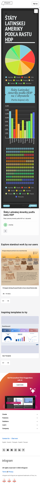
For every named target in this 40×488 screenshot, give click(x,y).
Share (7, 206)
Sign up (35, 3)
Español (20, 442)
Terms (4, 472)
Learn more (20, 385)
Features (5, 418)
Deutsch (9, 442)
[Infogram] (6, 3)
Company (5, 428)
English (4, 442)
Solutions (5, 421)
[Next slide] (8, 301)
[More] (36, 11)
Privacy (10, 472)
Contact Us (6, 438)
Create (4, 414)
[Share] (5, 231)
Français (25, 442)
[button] (9, 77)
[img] (25, 52)
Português (14, 442)
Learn (4, 425)
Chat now (14, 438)
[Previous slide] (3, 301)
